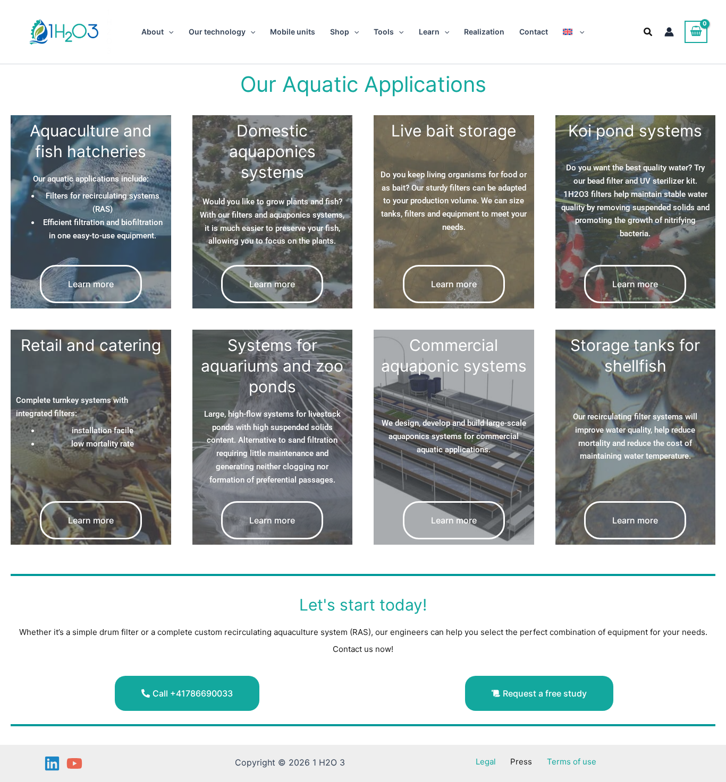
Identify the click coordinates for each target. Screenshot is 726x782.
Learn (429, 31)
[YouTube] (74, 763)
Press (521, 762)
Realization (484, 31)
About (152, 31)
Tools (384, 31)
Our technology (217, 31)
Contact (533, 31)
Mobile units (292, 31)
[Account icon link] (669, 32)
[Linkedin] (52, 763)
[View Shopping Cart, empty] (696, 32)
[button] (168, 31)
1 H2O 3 (109, 31)
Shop (339, 31)
